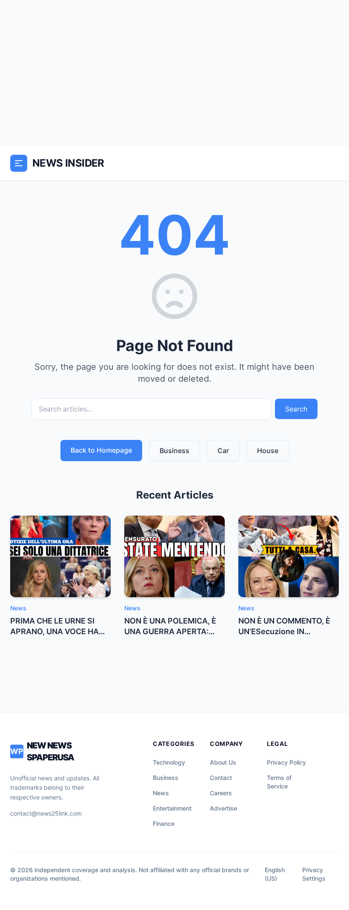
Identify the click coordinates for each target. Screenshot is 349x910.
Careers (221, 793)
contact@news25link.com (46, 813)
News (161, 793)
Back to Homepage (101, 450)
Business (174, 450)
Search (296, 409)
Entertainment (172, 808)
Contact (221, 777)
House (267, 450)
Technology (169, 762)
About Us (223, 762)
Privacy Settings (314, 874)
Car (223, 450)
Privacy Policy (286, 762)
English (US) (275, 874)
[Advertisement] (174, 73)
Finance (163, 823)
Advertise (223, 808)
